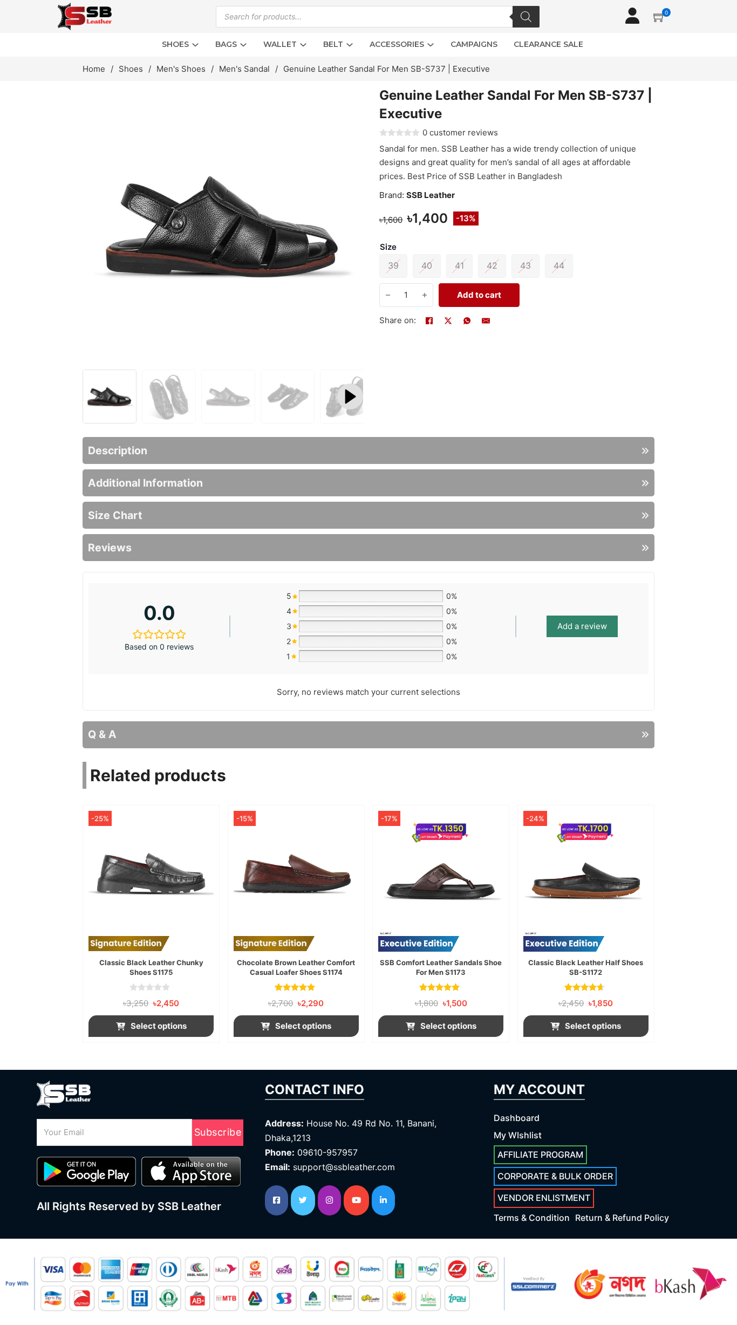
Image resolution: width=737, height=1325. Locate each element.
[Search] (526, 17)
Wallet (280, 44)
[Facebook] (429, 320)
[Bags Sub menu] (243, 45)
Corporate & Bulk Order (555, 1176)
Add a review (582, 626)
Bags (226, 44)
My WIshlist (518, 1135)
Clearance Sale (548, 44)
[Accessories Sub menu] (430, 45)
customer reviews (460, 132)
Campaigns (474, 44)
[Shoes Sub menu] (195, 45)
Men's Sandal (244, 69)
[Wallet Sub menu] (303, 45)
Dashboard (517, 1117)
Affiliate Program (540, 1154)
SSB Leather (430, 195)
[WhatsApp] (467, 320)
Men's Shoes (181, 69)
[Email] (486, 320)
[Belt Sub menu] (349, 45)
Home (94, 69)
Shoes (175, 44)
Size (388, 247)
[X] (448, 320)
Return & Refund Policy (622, 1217)
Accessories (397, 44)
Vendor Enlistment (543, 1197)
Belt (333, 44)
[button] (659, 17)
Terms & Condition (532, 1217)
